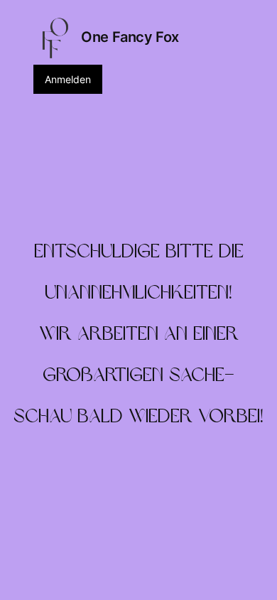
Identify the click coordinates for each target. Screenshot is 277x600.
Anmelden (68, 79)
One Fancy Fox (130, 36)
